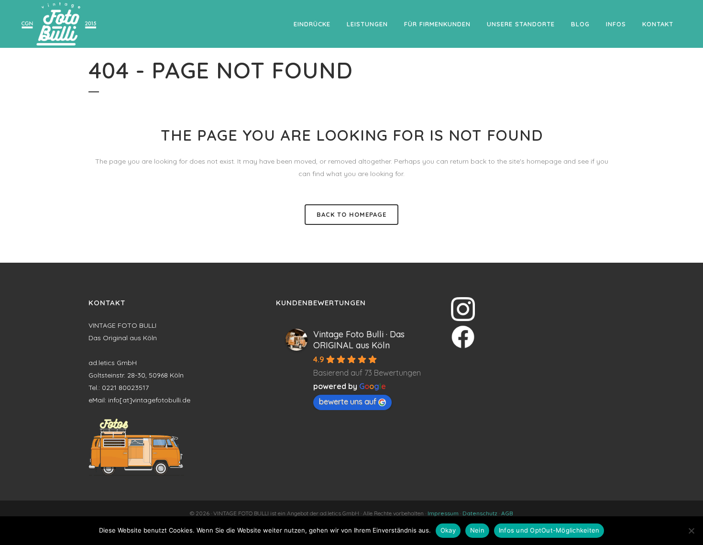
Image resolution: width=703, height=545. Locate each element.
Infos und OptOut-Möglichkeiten (549, 530)
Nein (477, 530)
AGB (507, 513)
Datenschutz (479, 513)
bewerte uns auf (347, 401)
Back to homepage (351, 214)
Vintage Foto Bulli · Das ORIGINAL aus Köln (359, 340)
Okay (448, 530)
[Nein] (691, 530)
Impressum (443, 513)
